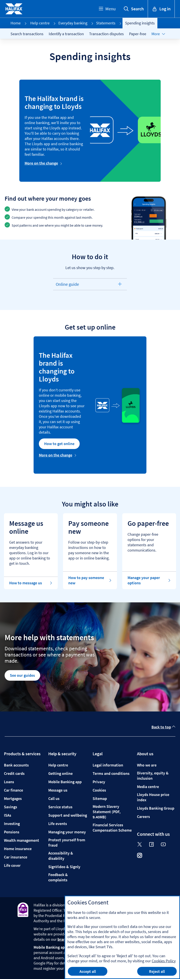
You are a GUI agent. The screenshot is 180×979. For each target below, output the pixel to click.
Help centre (40, 23)
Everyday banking (72, 23)
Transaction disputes (106, 33)
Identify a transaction (66, 33)
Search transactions (27, 33)
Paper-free (137, 33)
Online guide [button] (67, 285)
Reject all (157, 971)
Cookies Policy (164, 960)
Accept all (87, 971)
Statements (105, 23)
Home (16, 23)
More (155, 33)
